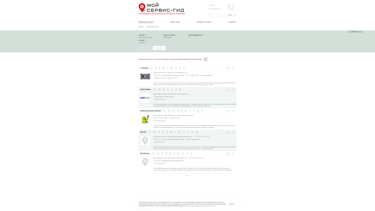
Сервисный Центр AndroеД (150, 110)
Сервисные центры (146, 22)
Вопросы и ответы (204, 22)
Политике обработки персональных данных (201, 206)
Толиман (145, 68)
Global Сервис (145, 89)
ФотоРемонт (145, 153)
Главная (141, 26)
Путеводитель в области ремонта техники (162, 14)
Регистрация (214, 8)
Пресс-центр (175, 22)
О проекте (232, 22)
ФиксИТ (143, 132)
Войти (211, 5)
